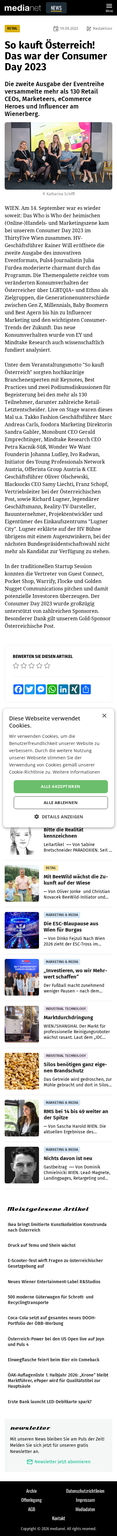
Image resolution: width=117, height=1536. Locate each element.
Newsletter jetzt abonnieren (58, 1462)
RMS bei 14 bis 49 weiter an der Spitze (76, 1114)
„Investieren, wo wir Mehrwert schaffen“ (75, 973)
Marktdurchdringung (68, 1017)
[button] (58, 817)
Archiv (31, 1490)
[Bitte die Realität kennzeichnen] (22, 836)
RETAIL (12, 28)
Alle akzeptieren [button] (60, 786)
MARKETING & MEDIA (62, 915)
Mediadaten (85, 1509)
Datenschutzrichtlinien (85, 1490)
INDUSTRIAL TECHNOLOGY (66, 1009)
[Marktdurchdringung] (22, 1024)
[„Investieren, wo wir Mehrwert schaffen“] (22, 977)
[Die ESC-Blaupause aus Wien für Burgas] (22, 930)
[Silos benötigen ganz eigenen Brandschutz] (22, 1071)
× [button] (104, 716)
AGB (31, 1509)
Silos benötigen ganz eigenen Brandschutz (75, 1067)
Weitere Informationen (76, 772)
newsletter (30, 1428)
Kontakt (58, 1518)
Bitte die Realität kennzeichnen (63, 832)
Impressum (85, 1499)
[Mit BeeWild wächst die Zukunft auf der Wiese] (22, 883)
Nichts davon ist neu (68, 1158)
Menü (109, 7)
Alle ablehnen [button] (61, 802)
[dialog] (58, 768)
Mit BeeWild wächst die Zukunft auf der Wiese (76, 879)
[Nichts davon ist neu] (22, 1165)
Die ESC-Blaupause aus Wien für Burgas (71, 926)
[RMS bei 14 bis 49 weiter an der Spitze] (22, 1118)
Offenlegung (31, 1499)
